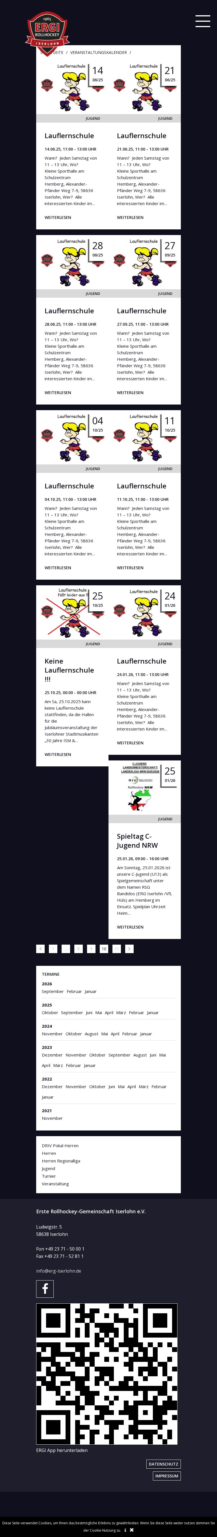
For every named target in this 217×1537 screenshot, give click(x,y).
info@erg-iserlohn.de (58, 1271)
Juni (89, 1012)
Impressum (166, 1476)
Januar (91, 991)
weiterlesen (58, 217)
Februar (74, 991)
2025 (47, 1005)
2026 (47, 983)
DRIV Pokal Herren (60, 1145)
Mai (98, 1012)
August (91, 1033)
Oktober (50, 1012)
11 (116, 948)
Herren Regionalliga (61, 1161)
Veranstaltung (55, 1183)
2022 (47, 1079)
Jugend (93, 118)
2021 (47, 1110)
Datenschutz (163, 1464)
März (121, 1012)
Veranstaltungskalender (98, 52)
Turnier (49, 1176)
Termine (51, 974)
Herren (49, 1153)
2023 (47, 1047)
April (109, 1012)
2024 (47, 1026)
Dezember (52, 1055)
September (53, 991)
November (52, 1033)
